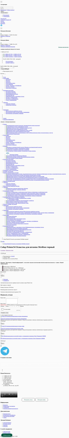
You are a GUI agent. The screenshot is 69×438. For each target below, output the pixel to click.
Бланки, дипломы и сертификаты (13, 85)
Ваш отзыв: (3, 303)
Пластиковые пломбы (14, 199)
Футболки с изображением (12, 98)
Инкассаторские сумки (23, 203)
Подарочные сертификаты (9, 415)
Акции (4, 118)
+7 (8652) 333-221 (16, 55)
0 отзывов (3, 250)
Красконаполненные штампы (27, 157)
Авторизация (6, 16)
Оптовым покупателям (63, 47)
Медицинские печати (22, 129)
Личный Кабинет (7, 422)
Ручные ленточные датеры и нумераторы (35, 193)
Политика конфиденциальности (10, 408)
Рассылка (5, 426)
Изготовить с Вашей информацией (11, 269)
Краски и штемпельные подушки (11, 172)
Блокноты (8, 82)
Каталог (2, 121)
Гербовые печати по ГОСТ (26, 127)
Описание (5, 279)
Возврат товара (6, 432)
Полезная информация (8, 119)
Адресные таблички (10, 103)
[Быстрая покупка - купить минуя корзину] (1, 277)
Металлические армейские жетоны (14, 111)
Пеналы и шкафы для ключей (10, 204)
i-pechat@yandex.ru (10, 62)
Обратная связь (6, 431)
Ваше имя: (3, 297)
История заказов (7, 423)
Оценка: (2, 306)
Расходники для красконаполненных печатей (38, 180)
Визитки (8, 80)
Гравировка (6, 109)
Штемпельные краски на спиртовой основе (37, 177)
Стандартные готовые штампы (28, 150)
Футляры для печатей (8, 171)
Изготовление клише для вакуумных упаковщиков (17, 112)
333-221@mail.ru (9, 61)
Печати (5, 124)
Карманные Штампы (22, 155)
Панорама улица (28, 399)
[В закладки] (1, 332)
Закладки (5, 425)
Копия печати (6, 266)
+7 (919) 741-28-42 (17, 56)
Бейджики (8, 79)
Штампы (5, 146)
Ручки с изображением (11, 100)
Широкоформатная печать (12, 94)
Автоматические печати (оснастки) (32, 125)
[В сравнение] (1, 325)
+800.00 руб (12, 266)
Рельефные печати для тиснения (10, 170)
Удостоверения (9, 84)
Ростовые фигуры (10, 95)
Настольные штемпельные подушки (32, 175)
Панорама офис (42, 399)
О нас (4, 77)
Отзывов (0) (6, 280)
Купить (2, 275)
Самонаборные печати (23, 126)
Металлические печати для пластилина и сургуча (41, 132)
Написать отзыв (9, 250)
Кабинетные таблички (11, 105)
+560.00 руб (20, 267)
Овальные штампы (14, 154)
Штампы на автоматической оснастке (33, 147)
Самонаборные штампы (23, 148)
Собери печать (7, 435)
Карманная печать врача (24, 131)
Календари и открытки (11, 88)
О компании (6, 407)
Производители (6, 413)
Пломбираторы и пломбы (25, 198)
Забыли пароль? (10, 10)
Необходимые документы (9, 406)
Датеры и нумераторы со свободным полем (37, 192)
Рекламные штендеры (11, 92)
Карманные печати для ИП (26, 130)
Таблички (5, 102)
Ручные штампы (18, 158)
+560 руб (22, 270)
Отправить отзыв (4, 312)
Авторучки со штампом (23, 149)
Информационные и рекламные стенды (15, 96)
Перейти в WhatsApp (5, 36)
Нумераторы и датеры (8, 190)
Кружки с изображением (11, 97)
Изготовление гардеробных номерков (14, 113)
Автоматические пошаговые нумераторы (35, 194)
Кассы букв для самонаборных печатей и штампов (42, 178)
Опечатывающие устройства (27, 200)
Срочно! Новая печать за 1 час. (10, 267)
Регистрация (3, 10)
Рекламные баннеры (10, 91)
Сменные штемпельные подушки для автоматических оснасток (51, 174)
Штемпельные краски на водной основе (35, 176)
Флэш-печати (16, 134)
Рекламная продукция (8, 90)
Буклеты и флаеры (10, 86)
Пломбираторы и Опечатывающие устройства (14, 197)
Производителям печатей (9, 181)
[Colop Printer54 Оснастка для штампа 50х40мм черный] (16, 243)
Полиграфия (6, 78)
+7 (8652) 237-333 (16, 54)
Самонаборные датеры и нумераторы (33, 195)
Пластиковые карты (10, 83)
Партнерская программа (8, 416)
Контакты (5, 405)
